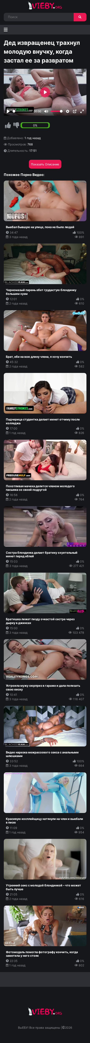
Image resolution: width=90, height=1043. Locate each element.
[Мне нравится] (8, 125)
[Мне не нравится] (16, 125)
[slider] (22, 111)
